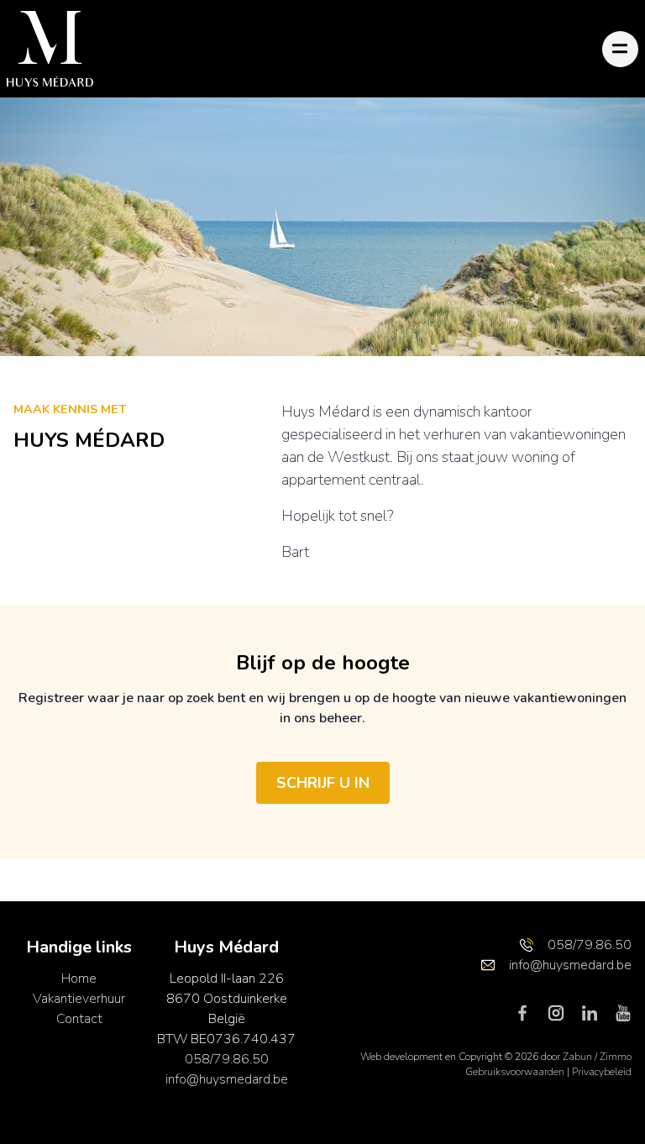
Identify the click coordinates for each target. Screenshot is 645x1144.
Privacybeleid (602, 1071)
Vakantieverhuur (79, 998)
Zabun (577, 1056)
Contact (79, 1019)
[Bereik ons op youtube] (623, 1012)
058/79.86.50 (227, 1059)
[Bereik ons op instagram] (563, 1012)
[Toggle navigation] (620, 49)
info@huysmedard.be (226, 1079)
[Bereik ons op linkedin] (596, 1012)
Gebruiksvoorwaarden (516, 1071)
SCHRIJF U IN (323, 783)
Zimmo (616, 1056)
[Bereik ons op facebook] (529, 1012)
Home (79, 978)
